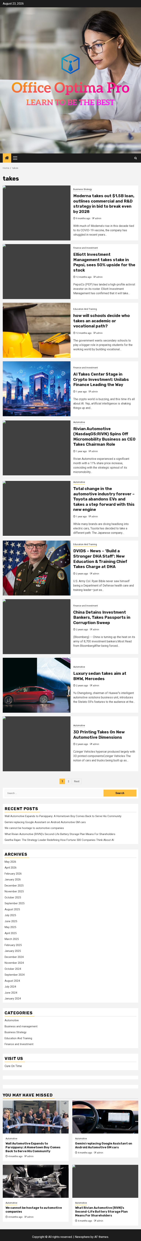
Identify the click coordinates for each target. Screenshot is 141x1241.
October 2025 (13, 897)
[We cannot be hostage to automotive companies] (36, 1181)
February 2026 (13, 873)
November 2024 (14, 962)
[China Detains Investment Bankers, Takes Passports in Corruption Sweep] (36, 626)
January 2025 (13, 951)
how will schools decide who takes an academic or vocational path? (101, 321)
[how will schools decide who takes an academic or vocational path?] (36, 330)
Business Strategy (82, 189)
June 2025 (11, 921)
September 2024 (14, 974)
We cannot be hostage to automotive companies (34, 828)
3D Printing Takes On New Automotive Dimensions (99, 735)
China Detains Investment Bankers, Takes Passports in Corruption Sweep (101, 617)
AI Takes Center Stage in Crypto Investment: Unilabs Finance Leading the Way (101, 379)
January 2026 (13, 879)
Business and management (21, 1026)
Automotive (79, 422)
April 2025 (11, 933)
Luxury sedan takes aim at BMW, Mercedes (99, 676)
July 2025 (10, 915)
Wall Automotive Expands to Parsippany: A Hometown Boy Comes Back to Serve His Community (63, 816)
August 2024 (12, 980)
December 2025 (14, 885)
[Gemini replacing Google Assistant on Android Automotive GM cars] (105, 1117)
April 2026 (11, 867)
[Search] (135, 158)
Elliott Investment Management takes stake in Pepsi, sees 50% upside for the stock (104, 262)
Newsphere (82, 1237)
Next (76, 781)
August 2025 (12, 909)
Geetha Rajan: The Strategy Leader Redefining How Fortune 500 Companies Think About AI (59, 840)
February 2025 (13, 945)
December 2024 (14, 957)
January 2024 (13, 998)
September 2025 (14, 903)
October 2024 (13, 969)
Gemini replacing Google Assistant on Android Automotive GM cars (45, 822)
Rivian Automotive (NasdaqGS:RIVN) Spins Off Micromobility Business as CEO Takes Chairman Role (104, 436)
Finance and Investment (85, 248)
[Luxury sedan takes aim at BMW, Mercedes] (36, 685)
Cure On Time (13, 1066)
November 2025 (14, 891)
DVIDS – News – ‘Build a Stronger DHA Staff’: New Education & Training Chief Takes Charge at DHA (100, 558)
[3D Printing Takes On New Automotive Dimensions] (36, 743)
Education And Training (85, 309)
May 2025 (10, 927)
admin (98, 218)
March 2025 (12, 939)
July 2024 (10, 986)
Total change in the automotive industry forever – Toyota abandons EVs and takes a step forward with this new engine (104, 499)
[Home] (7, 158)
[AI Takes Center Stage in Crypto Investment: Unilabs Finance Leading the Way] (36, 388)
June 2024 (11, 992)
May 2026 (10, 861)
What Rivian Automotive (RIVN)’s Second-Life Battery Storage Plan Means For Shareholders (60, 834)
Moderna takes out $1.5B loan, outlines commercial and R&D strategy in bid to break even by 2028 (103, 203)
